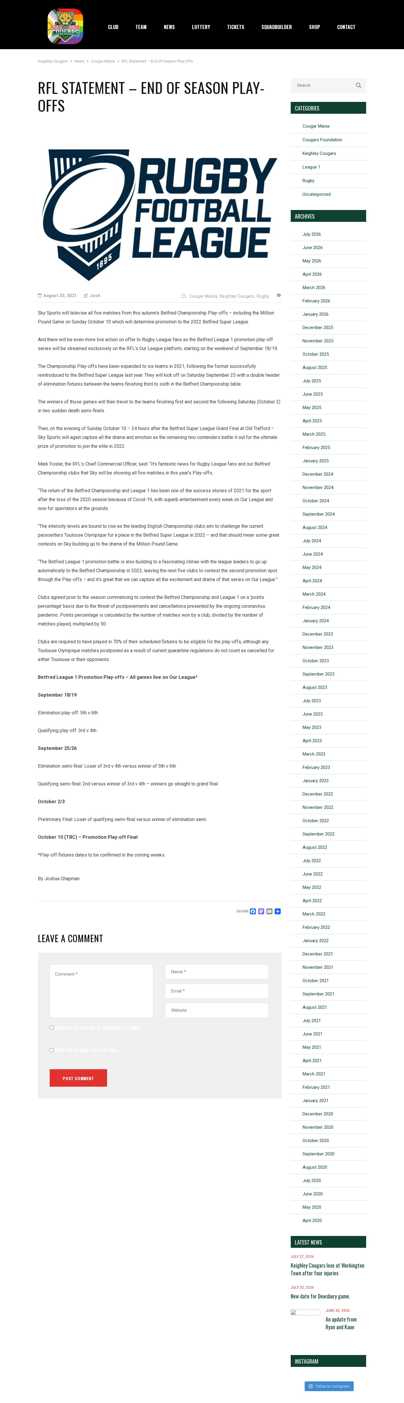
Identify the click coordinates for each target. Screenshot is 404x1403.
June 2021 (313, 1034)
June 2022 (313, 874)
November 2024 (318, 487)
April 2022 (312, 900)
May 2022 (312, 887)
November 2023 (318, 647)
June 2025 (313, 394)
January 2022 (316, 940)
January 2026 (316, 314)
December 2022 (318, 794)
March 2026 (314, 287)
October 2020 (316, 1140)
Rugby (263, 296)
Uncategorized (317, 194)
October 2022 (316, 820)
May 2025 (312, 407)
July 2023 (312, 700)
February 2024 (316, 607)
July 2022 (312, 860)
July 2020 (312, 1180)
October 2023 (316, 660)
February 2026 (316, 301)
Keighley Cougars (319, 153)
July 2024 (312, 540)
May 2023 (312, 727)
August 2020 (315, 1167)
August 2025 (315, 367)
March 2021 (314, 1074)
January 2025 (316, 461)
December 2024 (318, 474)
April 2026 (312, 274)
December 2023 (318, 634)
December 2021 (318, 954)
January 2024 (316, 620)
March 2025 (314, 434)
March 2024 (314, 594)
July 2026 (312, 234)
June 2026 (313, 247)
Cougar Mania (316, 126)
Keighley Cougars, (238, 296)
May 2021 (312, 1047)
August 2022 (315, 847)
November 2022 (318, 807)
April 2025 (312, 421)
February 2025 (316, 447)
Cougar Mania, (203, 296)
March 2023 (314, 754)
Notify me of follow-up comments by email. (98, 1027)
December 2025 (318, 327)
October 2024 (316, 501)
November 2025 (318, 341)
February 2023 (316, 767)
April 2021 (312, 1060)
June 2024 (313, 554)
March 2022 (314, 914)
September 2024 (318, 514)
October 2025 (316, 354)
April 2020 (312, 1220)
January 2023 (316, 780)
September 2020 (318, 1154)
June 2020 (313, 1194)
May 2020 (312, 1207)
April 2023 (312, 740)
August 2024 (315, 527)
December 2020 (318, 1114)
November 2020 (318, 1127)
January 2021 (316, 1100)
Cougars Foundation (322, 139)
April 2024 (312, 580)
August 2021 (315, 1007)
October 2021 (316, 980)
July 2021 (312, 1020)
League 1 (311, 167)
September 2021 (318, 994)
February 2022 (316, 927)
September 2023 (318, 674)
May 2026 (312, 261)
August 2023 (315, 687)
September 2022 (318, 834)
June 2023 (313, 714)
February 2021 (316, 1087)
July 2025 (312, 381)
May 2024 (312, 567)
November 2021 (318, 967)
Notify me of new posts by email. (87, 1050)
